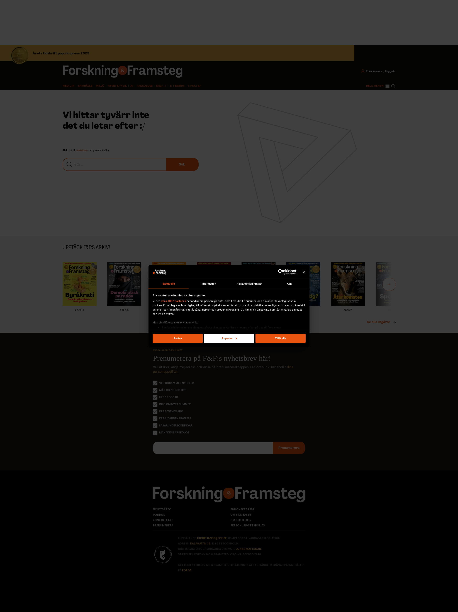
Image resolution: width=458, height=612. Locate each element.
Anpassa (226, 338)
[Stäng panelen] (304, 272)
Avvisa (178, 338)
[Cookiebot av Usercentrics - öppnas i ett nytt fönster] (280, 272)
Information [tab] (208, 283)
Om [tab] (289, 283)
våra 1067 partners (173, 301)
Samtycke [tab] (168, 283)
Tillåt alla (280, 338)
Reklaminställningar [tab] (249, 283)
